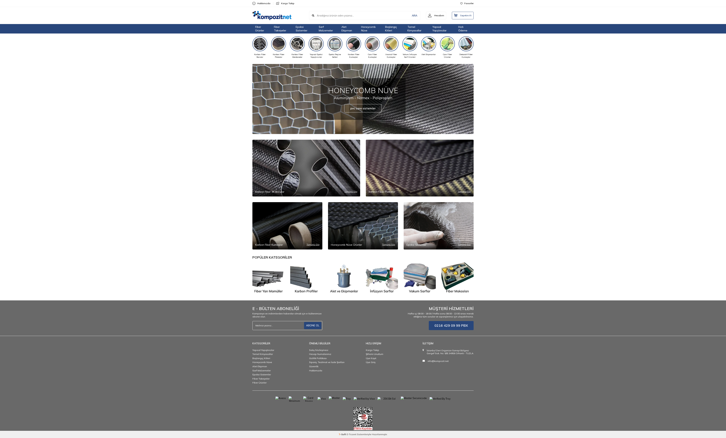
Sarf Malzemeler (326, 28)
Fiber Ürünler (259, 28)
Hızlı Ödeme (462, 28)
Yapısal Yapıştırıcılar (263, 350)
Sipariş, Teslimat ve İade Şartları (326, 362)
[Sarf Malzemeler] (382, 279)
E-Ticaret (351, 434)
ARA (414, 15)
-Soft (343, 434)
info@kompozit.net (438, 361)
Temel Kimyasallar (414, 28)
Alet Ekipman (346, 28)
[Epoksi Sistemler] (344, 279)
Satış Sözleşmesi (318, 350)
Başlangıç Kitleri (391, 28)
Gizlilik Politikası (318, 358)
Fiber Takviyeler (280, 28)
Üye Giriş (370, 362)
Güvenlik (313, 366)
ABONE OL (312, 325)
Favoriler (469, 3)
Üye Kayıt (371, 358)
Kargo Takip (287, 3)
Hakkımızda (263, 3)
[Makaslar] (457, 279)
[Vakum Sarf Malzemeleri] (420, 279)
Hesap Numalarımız (320, 354)
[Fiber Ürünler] (268, 279)
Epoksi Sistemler (301, 28)
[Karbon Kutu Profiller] (306, 279)
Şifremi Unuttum (374, 354)
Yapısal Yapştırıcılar (439, 28)
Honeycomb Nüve (368, 28)
